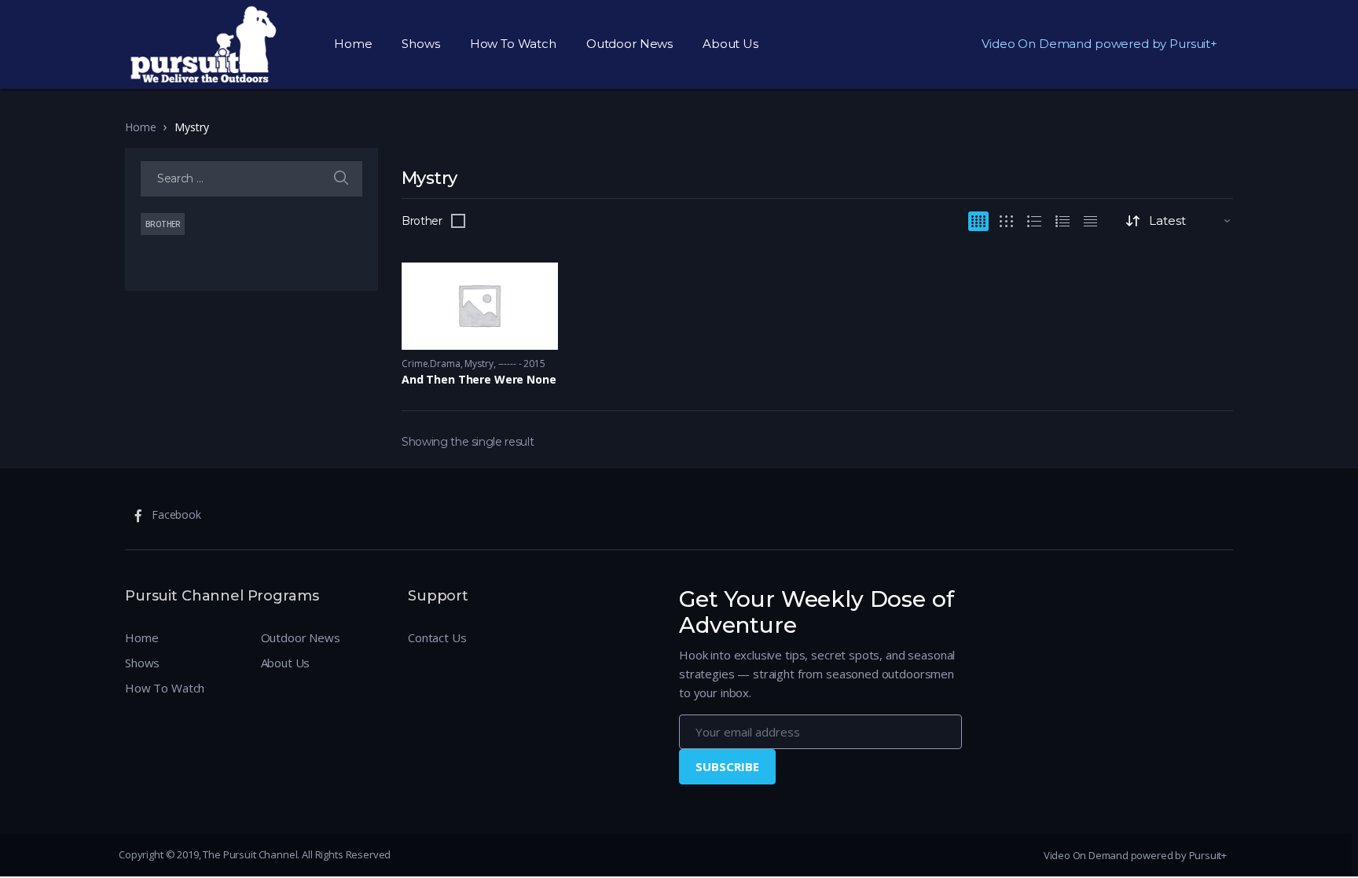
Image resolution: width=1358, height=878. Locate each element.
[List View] (1062, 221)
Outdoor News (629, 43)
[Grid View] (978, 221)
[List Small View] (1090, 221)
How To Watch (513, 43)
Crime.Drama (431, 363)
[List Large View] (1034, 221)
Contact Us (437, 637)
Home (353, 43)
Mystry (478, 363)
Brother (422, 221)
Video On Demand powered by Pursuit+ (1099, 43)
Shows (420, 43)
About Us (730, 43)
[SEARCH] (341, 179)
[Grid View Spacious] (1006, 221)
